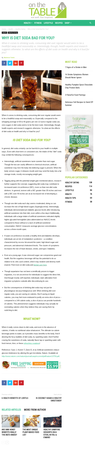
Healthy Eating (20, 29)
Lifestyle (48, 23)
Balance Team (9, 57)
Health (27, 23)
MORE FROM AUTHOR (35, 409)
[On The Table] (47, 10)
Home (4, 29)
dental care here (40, 265)
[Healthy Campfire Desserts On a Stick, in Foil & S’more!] (52, 421)
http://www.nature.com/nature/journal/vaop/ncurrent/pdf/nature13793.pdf (30, 356)
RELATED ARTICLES (11, 409)
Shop (67, 23)
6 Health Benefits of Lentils (15, 398)
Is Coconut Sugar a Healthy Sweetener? (49, 399)
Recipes (59, 23)
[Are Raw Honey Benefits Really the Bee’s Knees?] (11, 421)
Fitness (38, 23)
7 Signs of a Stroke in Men (76, 67)
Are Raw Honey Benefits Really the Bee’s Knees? (9, 432)
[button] (90, 23)
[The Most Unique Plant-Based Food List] (32, 421)
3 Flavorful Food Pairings (75, 95)
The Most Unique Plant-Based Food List (31, 432)
